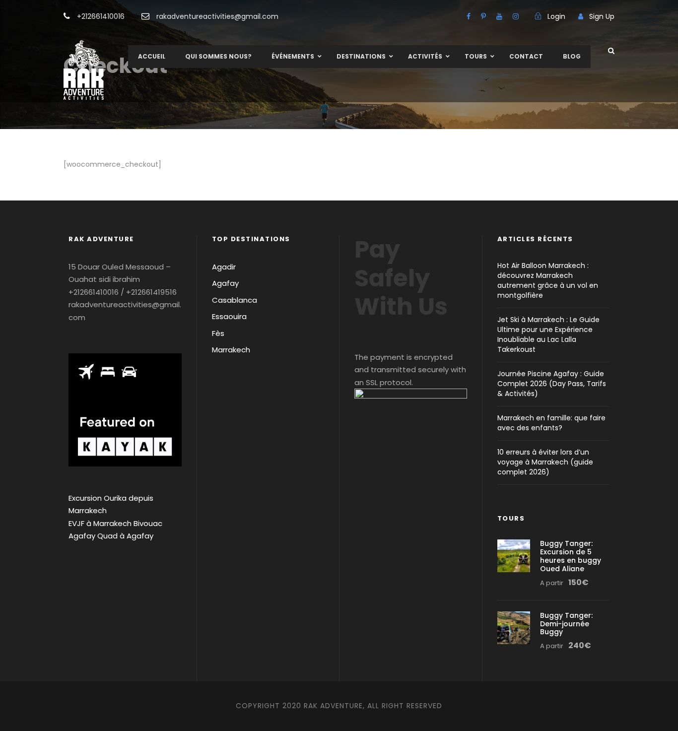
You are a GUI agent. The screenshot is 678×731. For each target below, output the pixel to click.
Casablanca (234, 300)
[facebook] (469, 16)
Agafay (225, 283)
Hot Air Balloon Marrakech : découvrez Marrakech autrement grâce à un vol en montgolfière (547, 280)
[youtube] (499, 16)
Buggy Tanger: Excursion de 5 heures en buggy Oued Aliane (570, 555)
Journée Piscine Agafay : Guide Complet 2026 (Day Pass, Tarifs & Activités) (551, 384)
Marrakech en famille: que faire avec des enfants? (551, 423)
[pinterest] (483, 16)
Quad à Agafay (125, 536)
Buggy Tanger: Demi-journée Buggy (566, 623)
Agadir (224, 267)
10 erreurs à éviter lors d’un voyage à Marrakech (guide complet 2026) (545, 462)
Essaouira (229, 316)
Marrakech (231, 349)
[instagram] (516, 16)
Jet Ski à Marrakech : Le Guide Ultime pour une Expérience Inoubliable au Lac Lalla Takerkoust (548, 334)
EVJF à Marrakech (100, 523)
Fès (218, 333)
